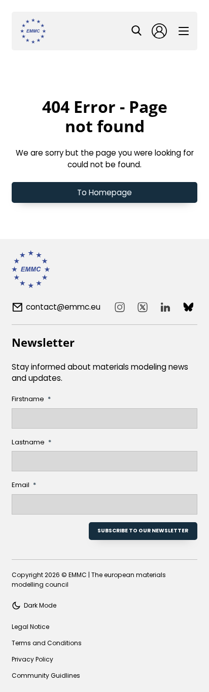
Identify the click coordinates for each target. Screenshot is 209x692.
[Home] (33, 31)
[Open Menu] (184, 31)
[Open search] (136, 30)
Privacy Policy (32, 659)
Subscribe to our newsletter (142, 530)
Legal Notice (30, 626)
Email (20, 485)
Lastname (28, 442)
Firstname (28, 399)
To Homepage (104, 192)
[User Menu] (159, 31)
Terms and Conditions (47, 643)
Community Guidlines (46, 675)
